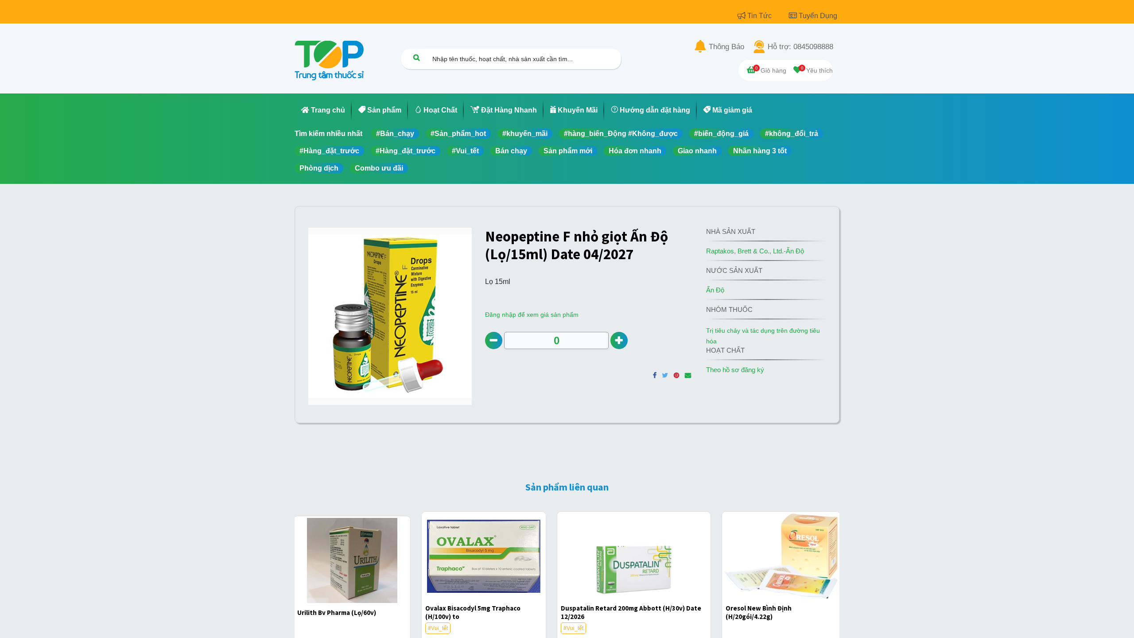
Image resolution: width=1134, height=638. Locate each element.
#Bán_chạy (395, 133)
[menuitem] (323, 110)
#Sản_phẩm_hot (458, 133)
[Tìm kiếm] (416, 57)
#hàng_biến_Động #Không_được (621, 133)
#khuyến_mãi (525, 133)
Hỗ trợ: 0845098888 (800, 47)
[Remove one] (493, 340)
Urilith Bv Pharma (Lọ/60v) (336, 612)
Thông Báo (726, 47)
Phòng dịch (318, 168)
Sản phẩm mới (568, 151)
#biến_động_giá (721, 133)
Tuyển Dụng (818, 15)
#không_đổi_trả (791, 133)
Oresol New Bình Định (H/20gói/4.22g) (759, 612)
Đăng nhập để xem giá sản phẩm (532, 314)
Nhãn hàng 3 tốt (760, 151)
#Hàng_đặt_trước (329, 151)
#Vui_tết (465, 151)
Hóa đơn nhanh (635, 151)
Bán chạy (511, 151)
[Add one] (619, 340)
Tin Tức (760, 15)
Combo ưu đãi (379, 168)
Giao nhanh (697, 151)
